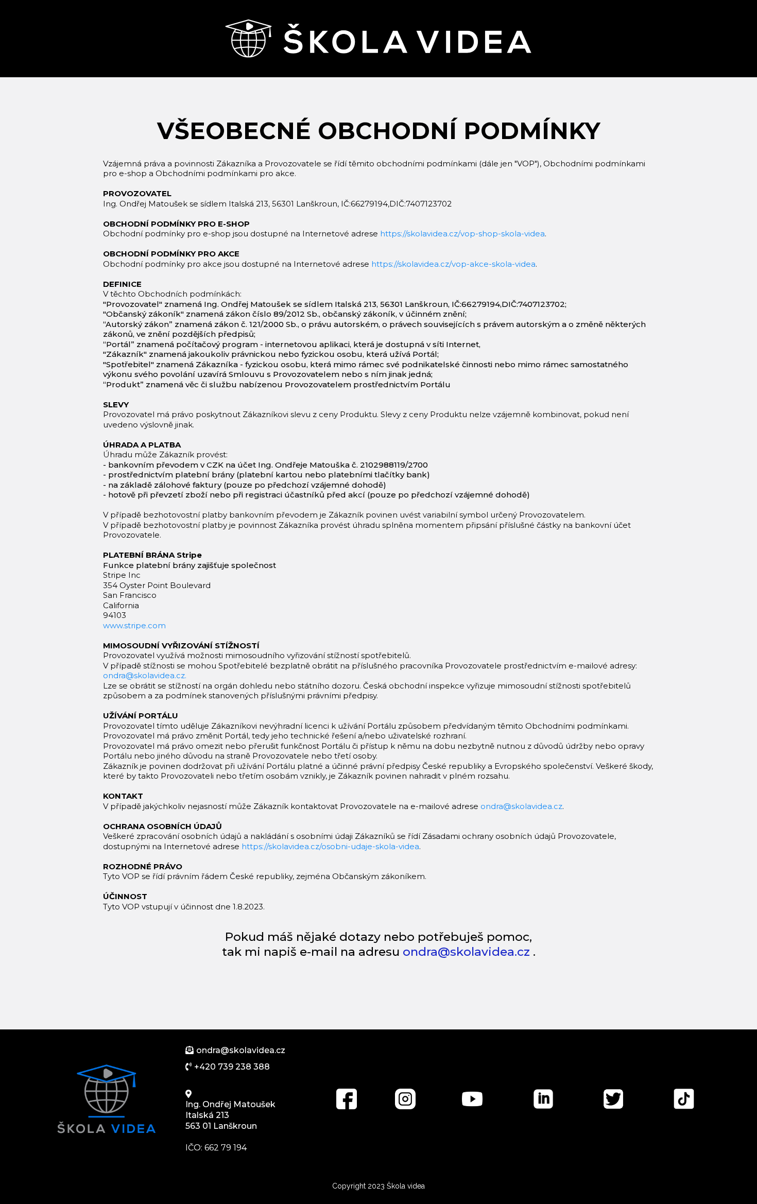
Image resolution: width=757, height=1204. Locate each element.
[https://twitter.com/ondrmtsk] (613, 1099)
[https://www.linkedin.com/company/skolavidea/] (543, 1099)
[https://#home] (378, 38)
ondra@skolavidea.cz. (144, 675)
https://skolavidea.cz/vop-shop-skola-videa (462, 233)
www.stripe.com (134, 625)
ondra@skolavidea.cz (521, 806)
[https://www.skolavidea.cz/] (107, 1098)
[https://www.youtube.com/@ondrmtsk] (472, 1099)
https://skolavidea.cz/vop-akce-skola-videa (453, 264)
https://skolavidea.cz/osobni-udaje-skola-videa (330, 846)
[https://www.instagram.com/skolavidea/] (405, 1099)
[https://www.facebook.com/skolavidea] (346, 1099)
